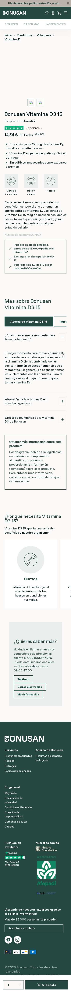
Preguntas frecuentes (18, 756)
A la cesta (49, 985)
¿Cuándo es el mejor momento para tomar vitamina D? (30, 337)
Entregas (10, 766)
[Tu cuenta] (53, 12)
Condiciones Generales (18, 807)
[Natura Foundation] (50, 848)
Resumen (11, 24)
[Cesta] (59, 12)
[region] (35, 78)
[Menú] (65, 12)
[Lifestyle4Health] (50, 893)
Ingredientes (56, 24)
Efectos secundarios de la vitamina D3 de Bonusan (30, 419)
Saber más (32, 24)
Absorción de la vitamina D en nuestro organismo (26, 401)
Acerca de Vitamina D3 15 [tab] (28, 321)
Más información (28, 694)
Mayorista (11, 793)
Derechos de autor (16, 821)
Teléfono (23, 679)
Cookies (9, 826)
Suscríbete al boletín (21, 928)
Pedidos (9, 761)
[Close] (68, 3)
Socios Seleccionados (18, 771)
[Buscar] (46, 12)
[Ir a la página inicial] (14, 12)
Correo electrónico (29, 687)
